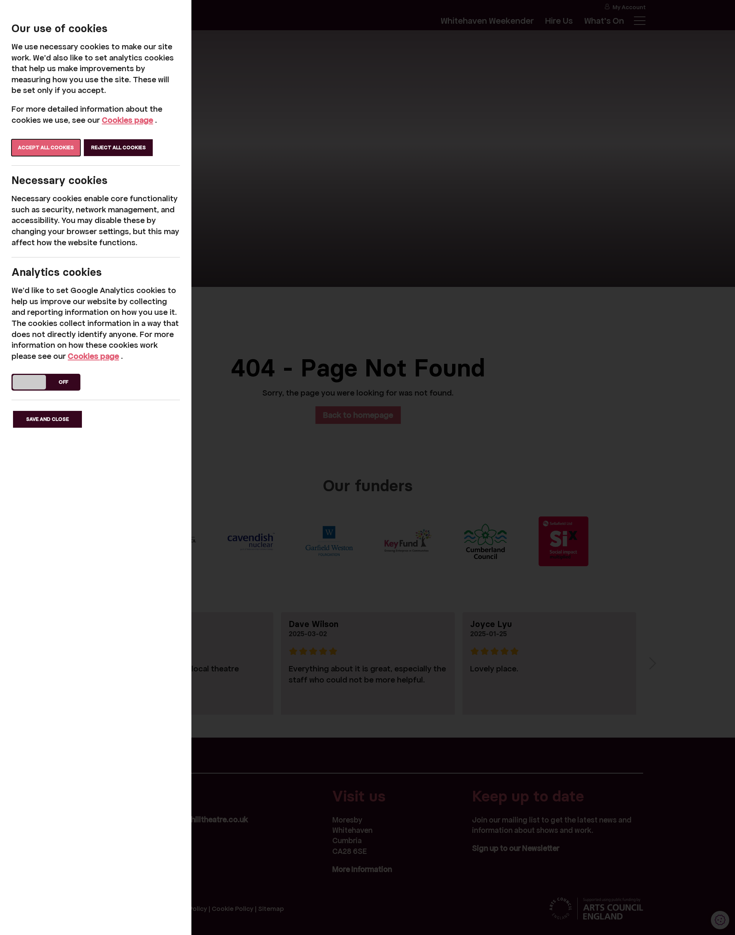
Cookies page (127, 120)
